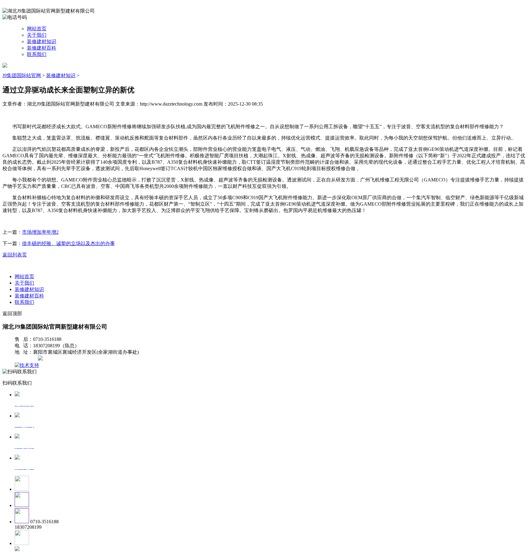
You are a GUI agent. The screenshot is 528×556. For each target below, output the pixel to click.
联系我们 (36, 54)
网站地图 (27, 358)
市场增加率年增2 (40, 232)
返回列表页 (14, 254)
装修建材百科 (41, 47)
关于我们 (36, 35)
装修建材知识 (41, 41)
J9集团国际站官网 (21, 75)
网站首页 (36, 28)
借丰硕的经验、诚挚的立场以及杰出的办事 (68, 243)
